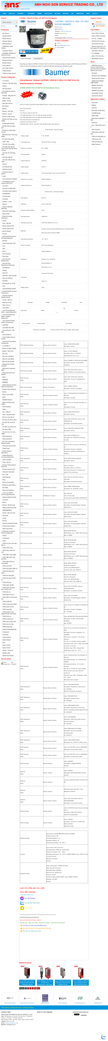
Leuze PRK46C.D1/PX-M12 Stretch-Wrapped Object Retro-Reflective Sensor (80, 982)
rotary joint (5, 500)
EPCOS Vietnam (6, 44)
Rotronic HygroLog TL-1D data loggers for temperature (98, 47)
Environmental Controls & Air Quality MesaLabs (8, 237)
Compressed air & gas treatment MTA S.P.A (7, 182)
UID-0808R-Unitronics (97, 58)
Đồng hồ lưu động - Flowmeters (7, 217)
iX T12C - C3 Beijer (97, 38)
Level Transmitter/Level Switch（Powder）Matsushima (8, 316)
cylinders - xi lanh (7, 201)
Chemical (94, 108)
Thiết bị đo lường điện (8, 575)
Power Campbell (6, 459)
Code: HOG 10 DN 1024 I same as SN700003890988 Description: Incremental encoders (73, 801)
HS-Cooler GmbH (96, 88)
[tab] (26, 58)
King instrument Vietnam (9, 57)
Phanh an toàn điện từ (8, 417)
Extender (4, 240)
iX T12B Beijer (95, 53)
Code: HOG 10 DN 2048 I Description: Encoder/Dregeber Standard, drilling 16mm (75, 505)
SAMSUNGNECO (7, 510)
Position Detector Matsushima (6, 452)
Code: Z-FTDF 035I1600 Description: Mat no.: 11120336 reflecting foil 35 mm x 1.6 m (72, 353)
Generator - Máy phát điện (9, 275)
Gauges (4, 270)
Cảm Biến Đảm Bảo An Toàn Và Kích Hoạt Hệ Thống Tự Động (9, 148)
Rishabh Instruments (97, 85)
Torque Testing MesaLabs (9, 629)
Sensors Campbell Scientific (9, 523)
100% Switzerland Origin (26, 345)
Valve (3, 642)
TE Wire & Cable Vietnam (9, 73)
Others (4, 409)
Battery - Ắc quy (6, 101)
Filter (3, 248)
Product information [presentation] (26, 58)
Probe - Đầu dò (6, 462)
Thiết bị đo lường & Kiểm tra (9, 568)
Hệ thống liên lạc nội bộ (8, 283)
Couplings (5, 199)
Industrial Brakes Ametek (9, 288)
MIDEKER (5, 379)
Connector (5, 186)
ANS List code (6, 98)
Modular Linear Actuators (9, 389)
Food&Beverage (96, 113)
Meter (4, 377)
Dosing (4, 220)
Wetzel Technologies (8, 655)
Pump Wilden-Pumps (97, 93)
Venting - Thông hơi (7, 650)
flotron (4, 251)
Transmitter (5, 634)
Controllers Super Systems (9, 191)
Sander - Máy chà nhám (8, 513)
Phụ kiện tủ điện (6, 429)
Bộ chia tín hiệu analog (8, 116)
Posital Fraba (6, 448)
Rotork (4, 502)
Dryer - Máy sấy (6, 223)
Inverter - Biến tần (7, 300)
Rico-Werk (5, 487)
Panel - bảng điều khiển (8, 414)
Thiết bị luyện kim (7, 601)
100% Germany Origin (26, 371)
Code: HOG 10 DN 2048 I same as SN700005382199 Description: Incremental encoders (73, 588)
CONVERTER (6, 193)
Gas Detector (6, 267)
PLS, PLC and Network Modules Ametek (8, 442)
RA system (94, 73)
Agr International (6, 88)
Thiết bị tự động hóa (7, 619)
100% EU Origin (24, 763)
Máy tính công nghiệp (8, 359)
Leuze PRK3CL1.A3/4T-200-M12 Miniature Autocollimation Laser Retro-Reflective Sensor (45, 983)
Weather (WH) (6, 653)
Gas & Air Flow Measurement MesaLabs (8, 264)
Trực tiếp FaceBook (29, 898)
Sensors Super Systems (8, 526)
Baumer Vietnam (47, 533)
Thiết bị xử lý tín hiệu (8, 624)
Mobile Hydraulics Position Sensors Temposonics (8, 385)
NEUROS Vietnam (7, 400)
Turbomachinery (6, 637)
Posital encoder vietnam (98, 78)
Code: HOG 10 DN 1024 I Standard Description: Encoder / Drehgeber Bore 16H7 (74, 379)
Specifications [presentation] (38, 58)
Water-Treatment (96, 144)
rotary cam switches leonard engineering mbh (8, 493)
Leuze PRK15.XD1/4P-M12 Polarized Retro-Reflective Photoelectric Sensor (27, 982)
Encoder (4, 234)
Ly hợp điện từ (6, 346)
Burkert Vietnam (6, 38)
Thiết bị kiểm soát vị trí (8, 594)
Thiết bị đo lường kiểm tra (98, 136)
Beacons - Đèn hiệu (7, 111)
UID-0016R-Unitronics (97, 44)
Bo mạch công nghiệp (8, 139)
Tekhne (4, 535)
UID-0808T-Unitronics (97, 50)
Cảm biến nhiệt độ (7, 157)
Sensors (4, 521)
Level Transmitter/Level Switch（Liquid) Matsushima (8, 311)
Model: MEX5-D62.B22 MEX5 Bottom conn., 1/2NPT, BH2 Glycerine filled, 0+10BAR (76, 533)
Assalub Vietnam (6, 36)
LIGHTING (5, 325)
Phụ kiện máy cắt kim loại (9, 426)
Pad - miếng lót (6, 412)
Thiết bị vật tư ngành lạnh (9, 621)
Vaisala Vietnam (6, 640)
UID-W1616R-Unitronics (98, 41)
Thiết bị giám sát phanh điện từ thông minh (8, 588)
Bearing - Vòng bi (7, 114)
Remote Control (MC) (8, 482)
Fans (3, 246)
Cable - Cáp (5, 141)
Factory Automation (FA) (9, 243)
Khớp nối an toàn (7, 302)
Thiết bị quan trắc (7, 609)
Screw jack (5, 515)
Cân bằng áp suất (7, 166)
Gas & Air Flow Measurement (5, 260)
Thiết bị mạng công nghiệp (9, 604)
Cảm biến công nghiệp (8, 144)
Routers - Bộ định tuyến (8, 505)
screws (4, 518)
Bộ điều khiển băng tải (8, 123)
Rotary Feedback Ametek (9, 497)
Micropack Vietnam (7, 60)
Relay (3, 480)
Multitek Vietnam (6, 63)
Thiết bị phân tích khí (8, 607)
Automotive (69, 37)
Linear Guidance (6, 334)
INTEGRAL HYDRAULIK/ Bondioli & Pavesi (8, 54)
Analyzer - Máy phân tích (9, 95)
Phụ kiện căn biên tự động (9, 420)
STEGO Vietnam (6, 71)
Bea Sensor (5, 106)
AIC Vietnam (5, 33)
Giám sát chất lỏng (7, 278)
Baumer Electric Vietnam (50, 362)
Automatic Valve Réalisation (99, 76)
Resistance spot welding (8, 485)
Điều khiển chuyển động (8, 211)
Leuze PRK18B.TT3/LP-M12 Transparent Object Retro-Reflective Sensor (62, 982)
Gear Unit (5, 273)
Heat (3, 286)
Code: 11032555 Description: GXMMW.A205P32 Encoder (72, 763)
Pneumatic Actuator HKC (9, 446)
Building (94, 105)
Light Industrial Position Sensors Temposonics (8, 321)
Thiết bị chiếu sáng (7, 547)
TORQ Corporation (7, 627)
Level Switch (5, 308)
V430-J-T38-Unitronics (98, 56)
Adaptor (4, 86)
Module (4, 392)
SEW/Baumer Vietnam (49, 495)
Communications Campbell (9, 179)
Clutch (4, 176)
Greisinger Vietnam (7, 50)
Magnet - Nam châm (7, 351)
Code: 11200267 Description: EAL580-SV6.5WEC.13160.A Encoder (75, 773)
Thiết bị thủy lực (6, 616)
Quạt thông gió (6, 477)
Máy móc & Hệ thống (8, 356)
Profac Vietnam (6, 65)
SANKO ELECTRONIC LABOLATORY (97, 81)
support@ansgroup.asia (63, 45)
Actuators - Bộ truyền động (9, 83)
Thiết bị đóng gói (6, 582)
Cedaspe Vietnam (7, 41)
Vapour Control (6, 645)
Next (38, 988)
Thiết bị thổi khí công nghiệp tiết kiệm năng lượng (8, 612)
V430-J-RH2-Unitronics (98, 33)
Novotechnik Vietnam (97, 96)
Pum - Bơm (5, 474)
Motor (4, 397)
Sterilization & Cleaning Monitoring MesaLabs (8, 532)
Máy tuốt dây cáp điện (8, 361)
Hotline (59, 43)
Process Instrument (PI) (8, 469)
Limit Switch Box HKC (8, 327)
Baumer (61, 29)
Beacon (4, 108)
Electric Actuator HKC (8, 226)
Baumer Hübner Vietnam (50, 371)
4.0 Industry (5, 81)
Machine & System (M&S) (9, 348)
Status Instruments (7, 528)
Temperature (5, 538)
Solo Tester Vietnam (7, 68)
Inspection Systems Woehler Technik (7, 296)
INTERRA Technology (97, 90)
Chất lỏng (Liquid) (7, 169)
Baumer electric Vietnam (49, 345)
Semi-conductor (96, 129)
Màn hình (5, 353)
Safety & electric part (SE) (9, 507)
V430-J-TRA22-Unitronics (98, 36)
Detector (4, 204)
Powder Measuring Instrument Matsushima (7, 456)
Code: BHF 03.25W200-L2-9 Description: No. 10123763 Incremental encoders (74, 438)
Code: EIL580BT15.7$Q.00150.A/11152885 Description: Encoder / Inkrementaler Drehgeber (75, 363)
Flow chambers (6, 254)
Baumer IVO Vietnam (49, 387)
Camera (4, 164)
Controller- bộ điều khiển (9, 188)
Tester (4, 541)
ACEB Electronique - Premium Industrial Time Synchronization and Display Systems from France (98, 68)
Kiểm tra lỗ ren (6, 305)
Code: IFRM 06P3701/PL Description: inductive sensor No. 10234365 (71, 698)
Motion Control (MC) (7, 394)
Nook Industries (6, 406)
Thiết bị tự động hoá (97, 141)
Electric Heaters (6, 231)
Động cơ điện (6, 214)
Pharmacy (94, 122)
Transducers (5, 632)
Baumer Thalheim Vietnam (50, 395)
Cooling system (6, 196)
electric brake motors (8, 228)
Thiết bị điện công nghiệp (9, 554)
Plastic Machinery (7, 436)
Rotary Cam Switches (8, 490)
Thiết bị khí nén (6, 592)
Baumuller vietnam (7, 103)
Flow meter (5, 256)
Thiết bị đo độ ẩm (7, 566)
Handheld (5, 281)
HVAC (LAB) (95, 115)
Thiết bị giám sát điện (8, 585)
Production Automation (8, 472)
